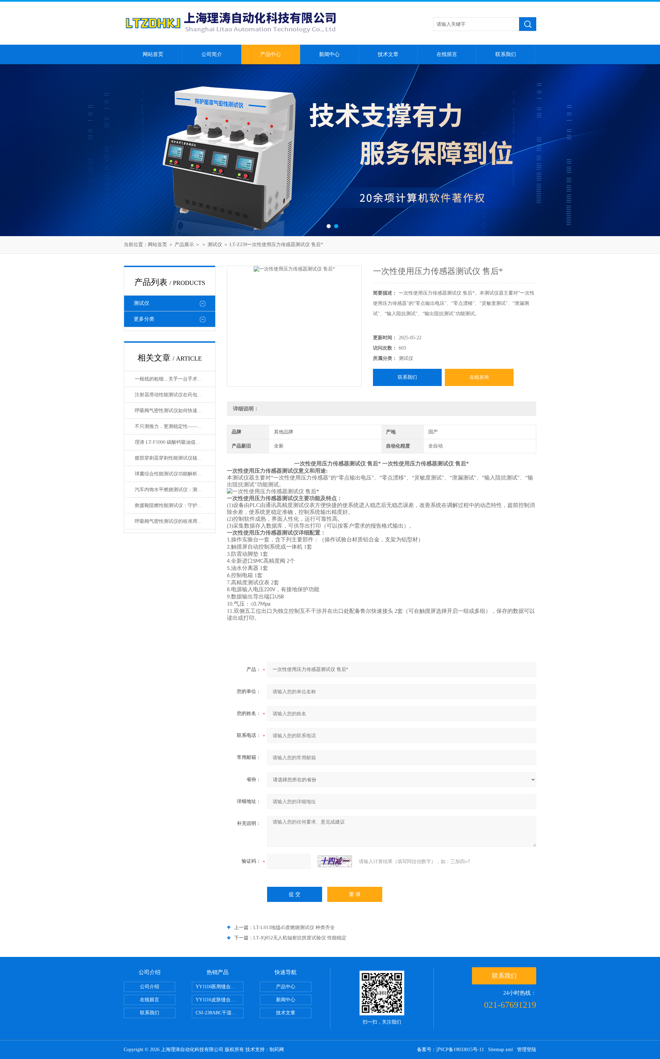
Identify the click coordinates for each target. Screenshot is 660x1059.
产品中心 (270, 54)
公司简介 (211, 54)
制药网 (277, 1049)
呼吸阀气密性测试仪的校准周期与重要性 (174, 521)
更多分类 (144, 319)
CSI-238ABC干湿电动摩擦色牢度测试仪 (219, 1012)
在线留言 (447, 54)
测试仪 (215, 244)
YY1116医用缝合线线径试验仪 (219, 986)
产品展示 (184, 244)
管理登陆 (526, 1049)
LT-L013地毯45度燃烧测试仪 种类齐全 (294, 927)
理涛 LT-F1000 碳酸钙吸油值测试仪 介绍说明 (174, 442)
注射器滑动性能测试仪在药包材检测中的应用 (174, 394)
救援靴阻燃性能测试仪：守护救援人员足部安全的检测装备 (174, 505)
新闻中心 (329, 54)
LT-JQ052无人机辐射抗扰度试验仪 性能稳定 (299, 937)
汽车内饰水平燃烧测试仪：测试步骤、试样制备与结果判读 (174, 489)
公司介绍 (149, 986)
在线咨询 (479, 377)
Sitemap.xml (500, 1049)
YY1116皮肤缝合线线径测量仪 (219, 999)
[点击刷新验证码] (335, 861)
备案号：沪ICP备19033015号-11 (450, 1049)
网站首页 (153, 54)
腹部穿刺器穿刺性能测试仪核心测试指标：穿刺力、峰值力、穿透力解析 (174, 458)
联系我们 (505, 54)
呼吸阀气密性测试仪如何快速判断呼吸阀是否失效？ (174, 410)
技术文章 (388, 54)
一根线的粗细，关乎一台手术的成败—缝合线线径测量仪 (174, 379)
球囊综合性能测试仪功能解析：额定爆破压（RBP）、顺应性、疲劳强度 (174, 473)
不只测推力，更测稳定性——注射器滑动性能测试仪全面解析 (174, 426)
